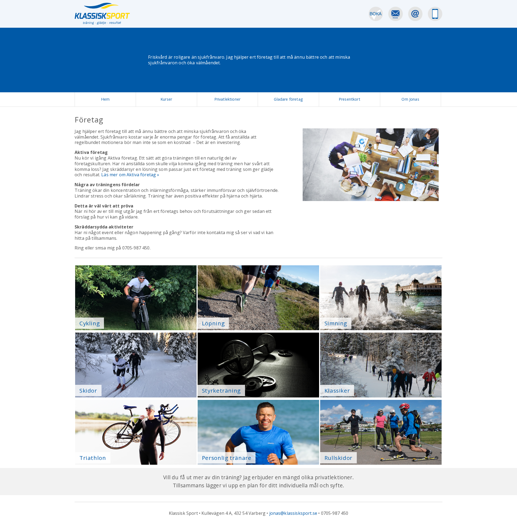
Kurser (166, 99)
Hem (105, 99)
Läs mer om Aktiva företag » (130, 175)
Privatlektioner (227, 99)
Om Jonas (410, 99)
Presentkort (349, 99)
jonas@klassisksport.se (293, 513)
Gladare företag (288, 99)
